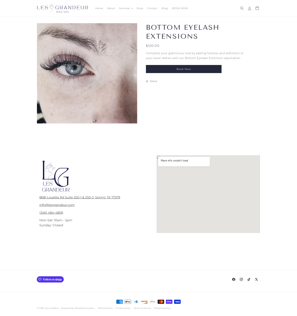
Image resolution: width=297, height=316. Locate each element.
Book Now (184, 69)
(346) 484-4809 (51, 212)
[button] (125, 8)
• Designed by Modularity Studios (77, 308)
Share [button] (153, 81)
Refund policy (105, 308)
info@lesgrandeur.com (57, 205)
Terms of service (142, 308)
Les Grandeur (52, 308)
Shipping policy (162, 308)
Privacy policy (123, 308)
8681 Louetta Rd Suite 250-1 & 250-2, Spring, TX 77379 (79, 197)
